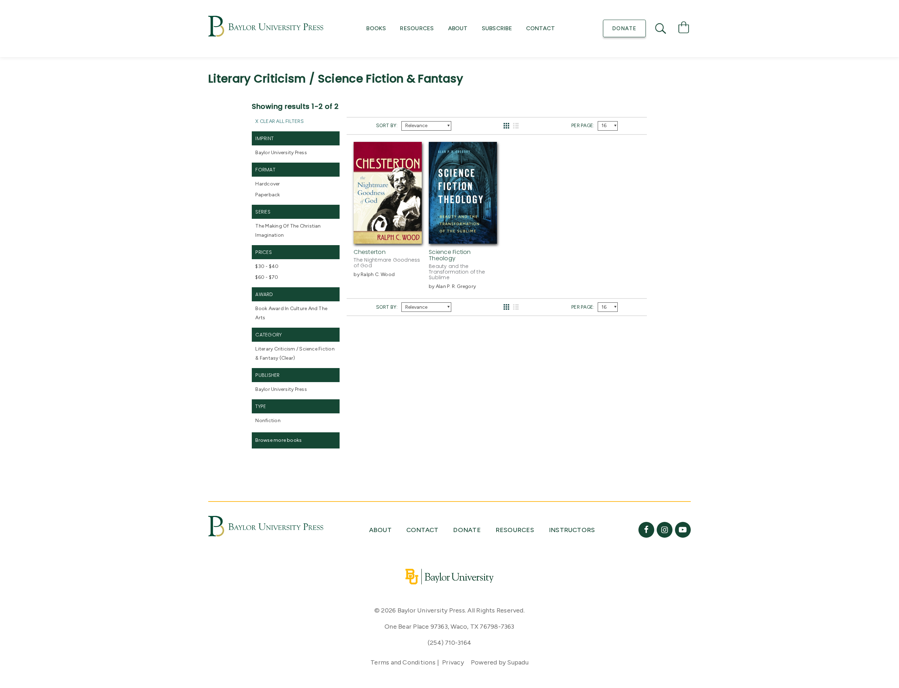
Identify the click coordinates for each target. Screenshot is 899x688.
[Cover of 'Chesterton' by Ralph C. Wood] (388, 239)
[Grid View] (507, 126)
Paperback (267, 195)
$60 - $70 (266, 277)
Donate (624, 28)
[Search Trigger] (661, 28)
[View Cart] (684, 28)
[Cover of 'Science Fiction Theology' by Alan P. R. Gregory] (463, 239)
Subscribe (497, 28)
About (458, 28)
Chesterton (369, 252)
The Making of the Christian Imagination (288, 230)
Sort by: (387, 126)
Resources (417, 28)
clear (287, 358)
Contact (540, 28)
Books (376, 28)
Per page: (582, 126)
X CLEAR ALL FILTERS (279, 121)
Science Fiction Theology (450, 255)
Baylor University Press (281, 153)
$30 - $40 (266, 266)
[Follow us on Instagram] (664, 530)
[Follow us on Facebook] (646, 530)
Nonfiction (267, 421)
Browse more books (278, 440)
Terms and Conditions (402, 662)
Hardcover (267, 184)
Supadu (517, 662)
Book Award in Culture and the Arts (291, 313)
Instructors (572, 530)
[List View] (516, 126)
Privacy (453, 662)
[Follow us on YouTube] (683, 530)
